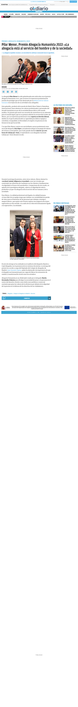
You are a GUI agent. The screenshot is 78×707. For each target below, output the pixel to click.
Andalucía (17, 14)
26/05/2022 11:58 (6, 88)
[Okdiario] (39, 8)
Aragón (42, 14)
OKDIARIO (4, 87)
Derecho (33, 293)
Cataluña (11, 14)
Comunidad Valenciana (33, 14)
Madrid (5, 14)
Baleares (24, 14)
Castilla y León (60, 14)
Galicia (53, 14)
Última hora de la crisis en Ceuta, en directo (22, 16)
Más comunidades (70, 14)
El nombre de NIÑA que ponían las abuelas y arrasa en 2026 (41, 4)
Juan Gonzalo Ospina (14, 270)
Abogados (9, 293)
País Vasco (47, 14)
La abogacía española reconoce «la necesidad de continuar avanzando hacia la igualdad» (28, 53)
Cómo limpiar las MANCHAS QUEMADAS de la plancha (20, 4)
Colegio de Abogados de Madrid (22, 293)
